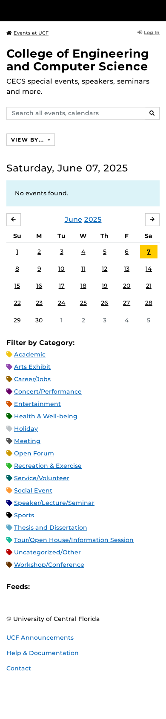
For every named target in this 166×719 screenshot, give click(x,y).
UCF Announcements (40, 637)
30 (39, 320)
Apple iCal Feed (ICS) (41, 587)
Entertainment (37, 404)
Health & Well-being (45, 416)
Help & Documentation (42, 653)
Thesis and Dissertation (50, 527)
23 (39, 303)
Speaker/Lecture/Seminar (54, 503)
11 (83, 269)
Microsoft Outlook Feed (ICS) (55, 587)
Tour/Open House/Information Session (74, 540)
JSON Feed (99, 587)
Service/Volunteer (41, 478)
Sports (24, 515)
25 (83, 303)
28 (148, 303)
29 (17, 320)
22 (17, 303)
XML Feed (84, 587)
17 (62, 286)
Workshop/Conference (49, 564)
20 (127, 286)
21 (149, 286)
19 (105, 286)
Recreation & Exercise (48, 466)
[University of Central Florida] (65, 10)
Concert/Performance (48, 391)
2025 (93, 219)
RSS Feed (70, 587)
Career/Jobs (32, 379)
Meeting (27, 441)
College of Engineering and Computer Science (77, 59)
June (73, 219)
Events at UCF (31, 33)
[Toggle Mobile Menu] (157, 10)
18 (83, 286)
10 (61, 269)
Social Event (33, 490)
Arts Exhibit (32, 367)
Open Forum (34, 453)
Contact (18, 668)
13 (126, 269)
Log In (152, 32)
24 (62, 303)
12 (104, 269)
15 (17, 286)
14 (149, 269)
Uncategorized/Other (47, 552)
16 (39, 286)
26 (104, 303)
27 (126, 303)
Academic (30, 354)
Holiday (26, 428)
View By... (28, 139)
